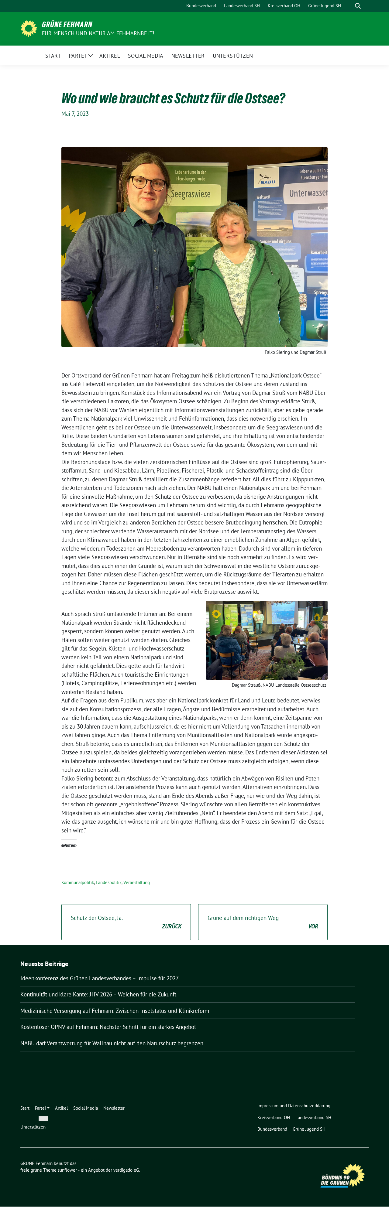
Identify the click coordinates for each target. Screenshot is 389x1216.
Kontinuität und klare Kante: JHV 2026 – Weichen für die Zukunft (98, 994)
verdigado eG (126, 1170)
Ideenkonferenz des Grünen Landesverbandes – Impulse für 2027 (99, 978)
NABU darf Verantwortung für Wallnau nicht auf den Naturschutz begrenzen (111, 1043)
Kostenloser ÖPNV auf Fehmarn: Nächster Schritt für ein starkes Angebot (108, 1026)
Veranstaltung (136, 882)
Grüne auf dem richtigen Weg (263, 922)
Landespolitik (109, 882)
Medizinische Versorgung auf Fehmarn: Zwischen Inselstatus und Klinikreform (114, 1010)
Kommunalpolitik (77, 882)
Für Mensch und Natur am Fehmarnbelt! (98, 33)
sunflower (67, 1170)
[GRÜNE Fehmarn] (28, 28)
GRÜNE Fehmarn (67, 24)
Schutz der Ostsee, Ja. (126, 922)
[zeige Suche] (358, 6)
